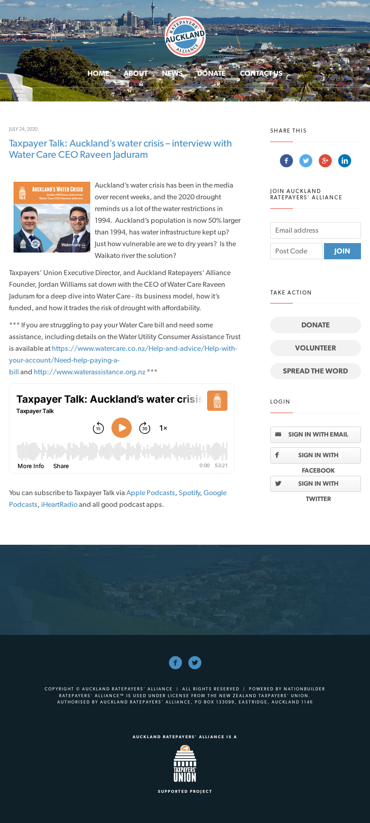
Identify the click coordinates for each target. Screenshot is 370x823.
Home (98, 73)
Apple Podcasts (150, 492)
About (136, 73)
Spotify (189, 492)
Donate (211, 73)
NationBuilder (304, 688)
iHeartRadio (59, 504)
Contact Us (261, 73)
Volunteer (315, 348)
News (172, 73)
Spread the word (315, 371)
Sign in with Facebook (318, 457)
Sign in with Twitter (318, 486)
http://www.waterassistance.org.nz (89, 372)
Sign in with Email (318, 434)
